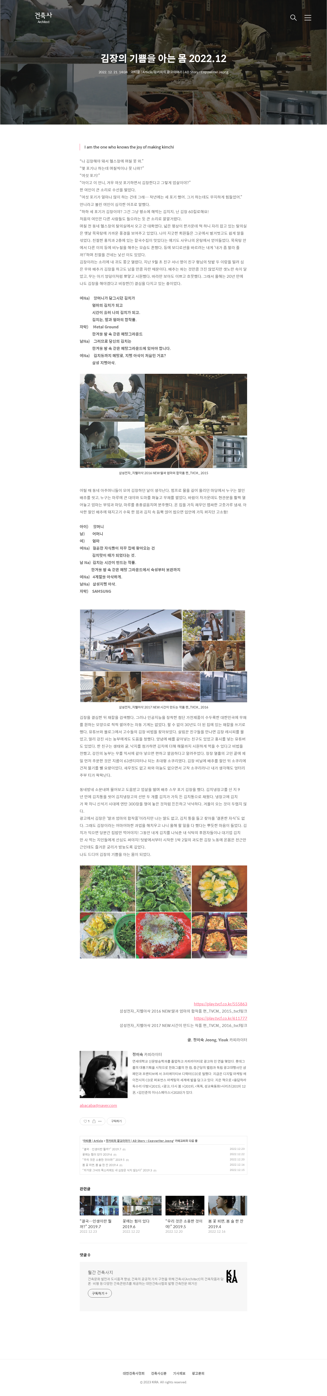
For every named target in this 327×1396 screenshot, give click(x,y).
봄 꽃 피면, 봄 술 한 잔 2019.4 (100, 1165)
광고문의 (198, 1373)
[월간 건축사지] (43, 17)
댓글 (85, 1255)
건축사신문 (159, 1373)
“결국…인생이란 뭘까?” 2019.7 (101, 1149)
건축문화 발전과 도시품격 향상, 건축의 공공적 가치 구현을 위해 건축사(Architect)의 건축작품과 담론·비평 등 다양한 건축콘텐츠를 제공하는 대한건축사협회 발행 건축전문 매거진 (156, 1281)
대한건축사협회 (134, 1373)
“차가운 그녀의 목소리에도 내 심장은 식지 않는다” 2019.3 (117, 1170)
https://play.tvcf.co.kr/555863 (220, 1004)
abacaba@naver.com (98, 1105)
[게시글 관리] (100, 1121)
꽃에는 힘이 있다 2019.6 (97, 1154)
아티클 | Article (93, 1141)
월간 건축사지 (100, 1272)
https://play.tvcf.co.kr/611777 (220, 1018)
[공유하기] (94, 1121)
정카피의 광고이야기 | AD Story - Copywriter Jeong (139, 1141)
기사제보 (179, 1373)
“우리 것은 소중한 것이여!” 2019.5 (103, 1159)
